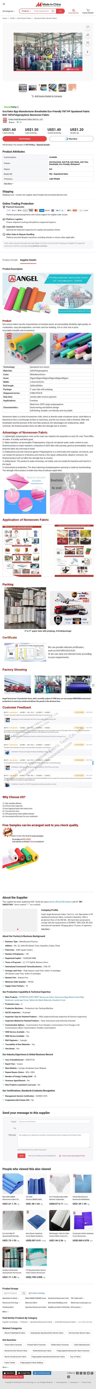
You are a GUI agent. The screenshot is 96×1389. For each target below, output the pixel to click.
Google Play (24, 1373)
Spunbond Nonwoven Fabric (59, 1298)
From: (14, 1122)
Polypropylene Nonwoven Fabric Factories (73, 1350)
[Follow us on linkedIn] (68, 1376)
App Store (9, 1373)
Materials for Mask (9, 1298)
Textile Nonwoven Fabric (42, 1350)
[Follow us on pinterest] (92, 1373)
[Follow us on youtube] (88, 1373)
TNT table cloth (76, 1298)
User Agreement (61, 1382)
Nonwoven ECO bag (10, 1302)
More (4, 1367)
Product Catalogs (38, 1293)
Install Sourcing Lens (14, 1376)
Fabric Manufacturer (82, 1344)
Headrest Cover (59, 1000)
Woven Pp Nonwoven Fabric (15, 1356)
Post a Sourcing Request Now (72, 1155)
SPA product (75, 1307)
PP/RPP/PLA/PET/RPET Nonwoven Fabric (36, 997)
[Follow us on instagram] (84, 1373)
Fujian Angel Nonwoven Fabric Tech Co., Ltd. (25, 119)
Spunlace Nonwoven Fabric (35, 1307)
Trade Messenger (42, 1373)
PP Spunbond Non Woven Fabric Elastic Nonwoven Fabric (36, 1272)
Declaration (74, 1382)
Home (4, 18)
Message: (12, 1135)
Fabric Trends (9, 1362)
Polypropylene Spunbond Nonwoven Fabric (48, 1356)
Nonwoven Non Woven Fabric (15, 1350)
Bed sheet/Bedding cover (57, 1302)
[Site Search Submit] (60, 11)
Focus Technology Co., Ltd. (30, 1382)
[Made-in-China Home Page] (48, 4)
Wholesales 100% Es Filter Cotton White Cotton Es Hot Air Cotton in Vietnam (59, 1236)
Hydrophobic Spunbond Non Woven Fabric (46, 1333)
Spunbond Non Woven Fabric (45, 18)
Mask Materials (45, 1000)
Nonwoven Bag (61, 997)
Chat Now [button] (73, 139)
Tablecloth (33, 1000)
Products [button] (25, 11)
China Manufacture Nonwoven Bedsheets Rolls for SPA (81, 1199)
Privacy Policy (86, 1382)
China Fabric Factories (13, 1344)
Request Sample (43, 145)
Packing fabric (8, 1307)
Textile (12, 18)
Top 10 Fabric (75, 1356)
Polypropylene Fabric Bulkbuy (31, 1362)
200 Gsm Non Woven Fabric (79, 1333)
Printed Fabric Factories (36, 1344)
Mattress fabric (31, 1302)
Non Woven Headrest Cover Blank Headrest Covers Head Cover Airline (36, 1236)
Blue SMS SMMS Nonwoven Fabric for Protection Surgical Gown (12, 1199)
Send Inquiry (24, 139)
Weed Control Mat (76, 997)
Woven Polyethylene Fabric (14, 1333)
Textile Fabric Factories (60, 1344)
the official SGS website (62, 901)
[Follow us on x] (81, 1373)
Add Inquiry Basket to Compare (48, 96)
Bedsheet (9, 1000)
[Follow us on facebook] (77, 1373)
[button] (3, 3)
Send (21, 1155)
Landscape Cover (21, 1000)
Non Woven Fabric (25, 18)
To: (15, 1128)
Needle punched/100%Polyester (59, 1307)
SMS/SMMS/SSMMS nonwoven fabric (36, 1298)
